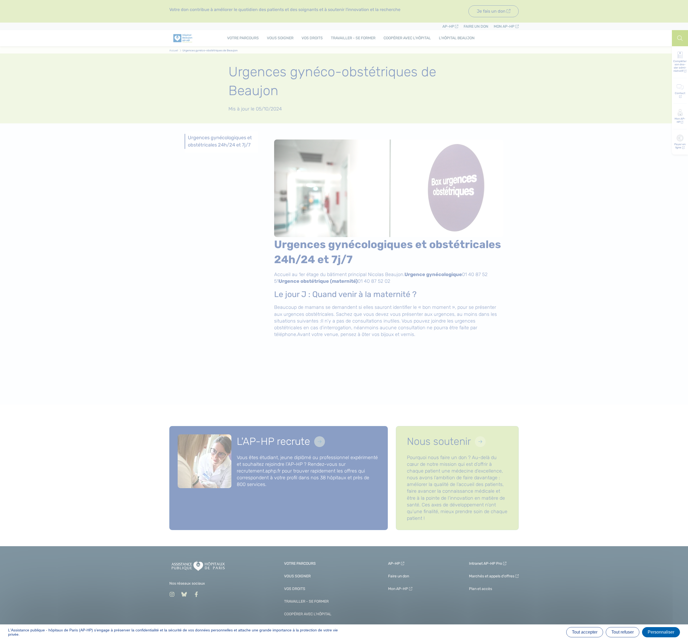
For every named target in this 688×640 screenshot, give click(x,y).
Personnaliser (661, 632)
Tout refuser (622, 632)
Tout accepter (584, 632)
